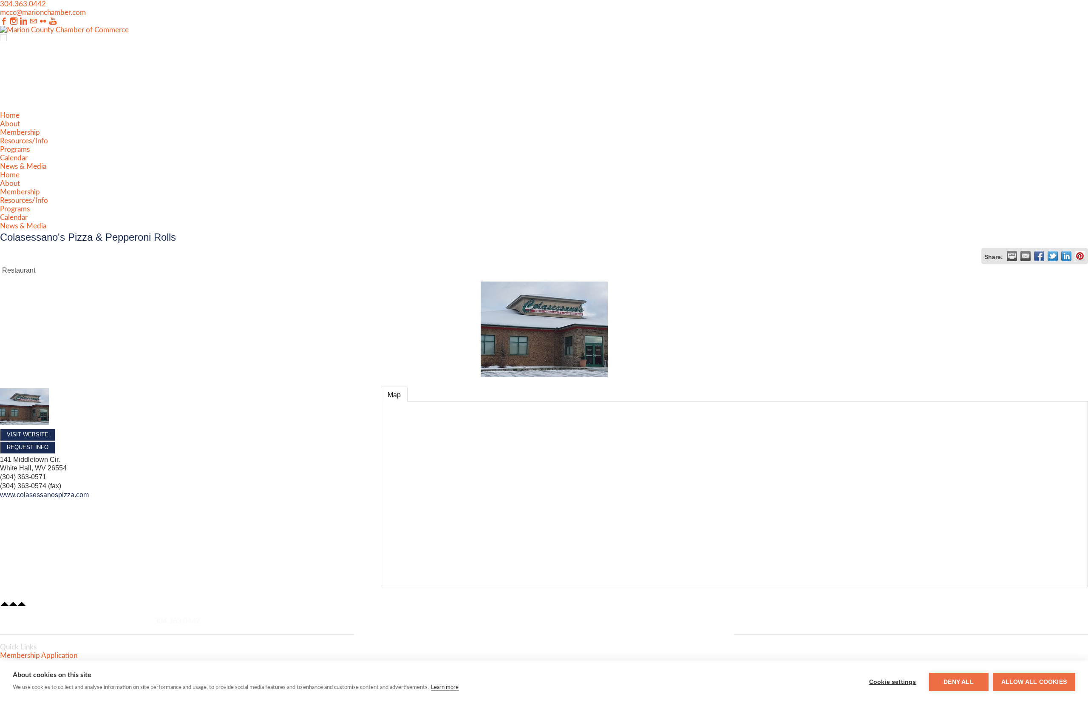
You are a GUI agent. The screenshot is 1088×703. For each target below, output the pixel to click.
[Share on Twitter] (1053, 256)
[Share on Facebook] (1039, 256)
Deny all (959, 682)
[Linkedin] (23, 21)
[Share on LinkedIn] (1066, 256)
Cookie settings (892, 682)
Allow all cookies (1034, 682)
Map (394, 394)
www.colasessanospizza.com (44, 494)
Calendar (14, 158)
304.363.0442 (23, 4)
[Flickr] (43, 21)
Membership (20, 132)
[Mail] (33, 21)
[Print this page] (1012, 256)
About (10, 124)
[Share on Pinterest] (1080, 256)
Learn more (445, 687)
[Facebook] (4, 21)
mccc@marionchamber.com (43, 12)
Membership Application (38, 655)
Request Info (27, 447)
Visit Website (27, 434)
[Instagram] (13, 21)
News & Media (23, 166)
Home (10, 115)
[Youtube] (53, 21)
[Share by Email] (1025, 256)
